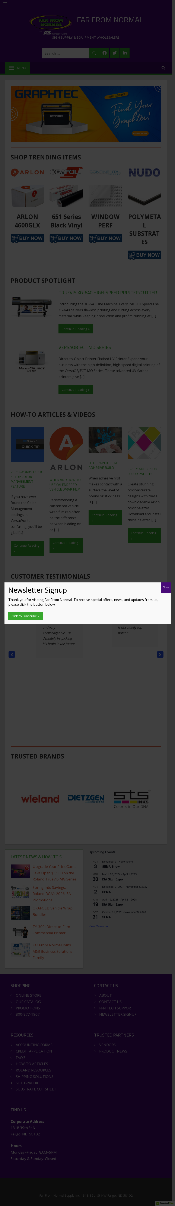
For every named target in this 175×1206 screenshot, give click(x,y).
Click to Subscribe (24, 616)
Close (166, 587)
